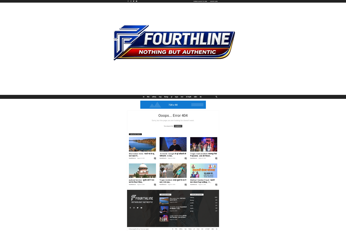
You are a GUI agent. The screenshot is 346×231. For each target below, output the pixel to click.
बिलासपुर (166, 97)
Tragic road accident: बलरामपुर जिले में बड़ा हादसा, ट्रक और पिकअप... (203, 155)
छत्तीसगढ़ (154, 97)
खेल (201, 97)
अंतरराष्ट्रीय (162, 150)
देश (143, 97)
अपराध (191, 205)
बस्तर (182, 97)
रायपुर (160, 97)
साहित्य (195, 97)
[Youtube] (136, 1)
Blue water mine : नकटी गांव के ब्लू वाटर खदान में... (141, 155)
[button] (216, 97)
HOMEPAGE (178, 126)
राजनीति (192, 203)
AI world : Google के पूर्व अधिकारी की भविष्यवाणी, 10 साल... (173, 155)
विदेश (148, 97)
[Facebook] (128, 1)
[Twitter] (134, 1)
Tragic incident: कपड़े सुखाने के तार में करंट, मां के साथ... (173, 181)
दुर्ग (171, 97)
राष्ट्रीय (130, 177)
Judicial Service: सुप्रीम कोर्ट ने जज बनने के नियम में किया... (141, 181)
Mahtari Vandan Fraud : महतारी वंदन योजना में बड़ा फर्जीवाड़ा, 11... (202, 181)
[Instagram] (131, 1)
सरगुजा (176, 97)
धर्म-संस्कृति (188, 97)
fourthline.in (132, 158)
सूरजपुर (191, 211)
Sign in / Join (214, 1)
